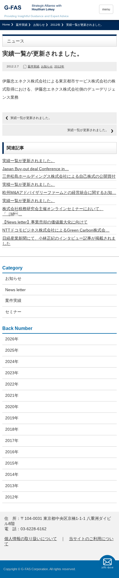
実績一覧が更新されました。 (31, 118)
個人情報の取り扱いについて (30, 538)
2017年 (11, 440)
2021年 (11, 395)
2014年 (11, 474)
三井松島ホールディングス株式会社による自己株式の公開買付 (59, 176)
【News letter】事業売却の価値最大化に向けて (45, 222)
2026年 (11, 339)
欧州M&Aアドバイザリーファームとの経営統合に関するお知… (59, 192)
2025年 (11, 350)
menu (106, 9)
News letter (15, 289)
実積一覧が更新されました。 (28, 184)
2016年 (11, 451)
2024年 (11, 361)
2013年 (11, 485)
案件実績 (21, 24)
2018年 (11, 429)
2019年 (11, 418)
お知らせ (39, 24)
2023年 (11, 372)
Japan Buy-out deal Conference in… (35, 168)
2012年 (55, 24)
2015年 (11, 463)
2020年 (11, 406)
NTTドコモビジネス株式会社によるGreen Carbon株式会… (55, 230)
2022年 (11, 384)
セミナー (13, 311)
